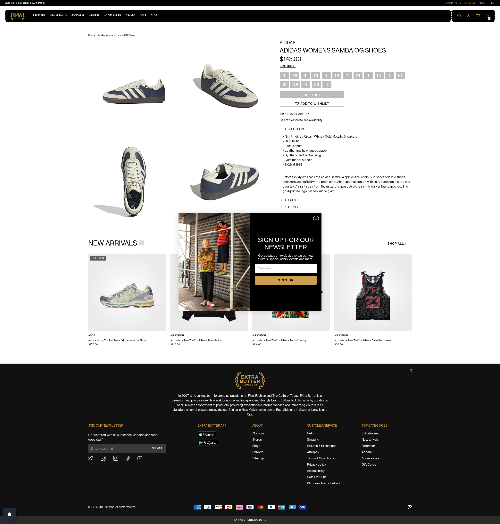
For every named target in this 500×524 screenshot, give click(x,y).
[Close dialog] (316, 218)
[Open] (9, 514)
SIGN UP (286, 280)
